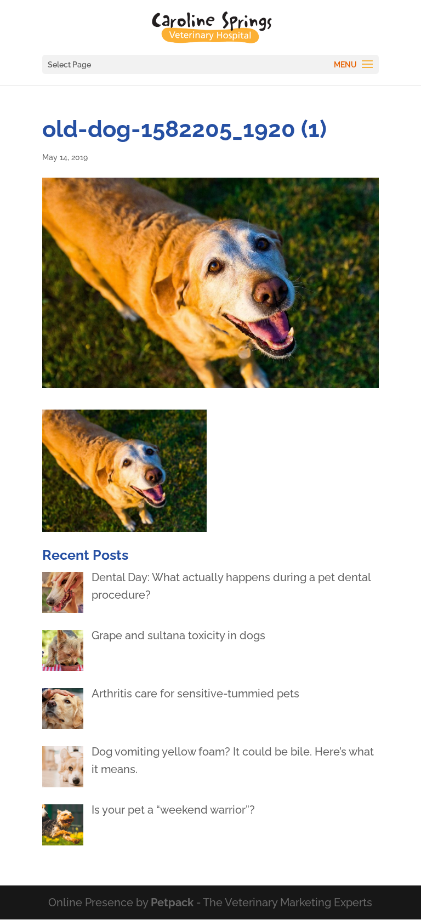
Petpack (172, 902)
